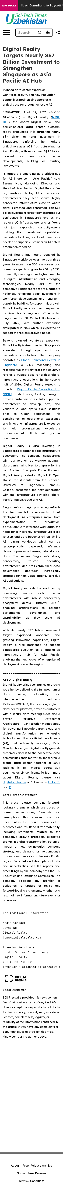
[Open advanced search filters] (48, 32)
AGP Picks (9, 5)
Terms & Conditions (31, 1181)
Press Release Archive (37, 1165)
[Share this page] (57, 32)
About (15, 1165)
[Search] (40, 32)
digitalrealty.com (14, 782)
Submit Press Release (31, 1173)
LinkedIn (54, 782)
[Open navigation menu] (6, 32)
